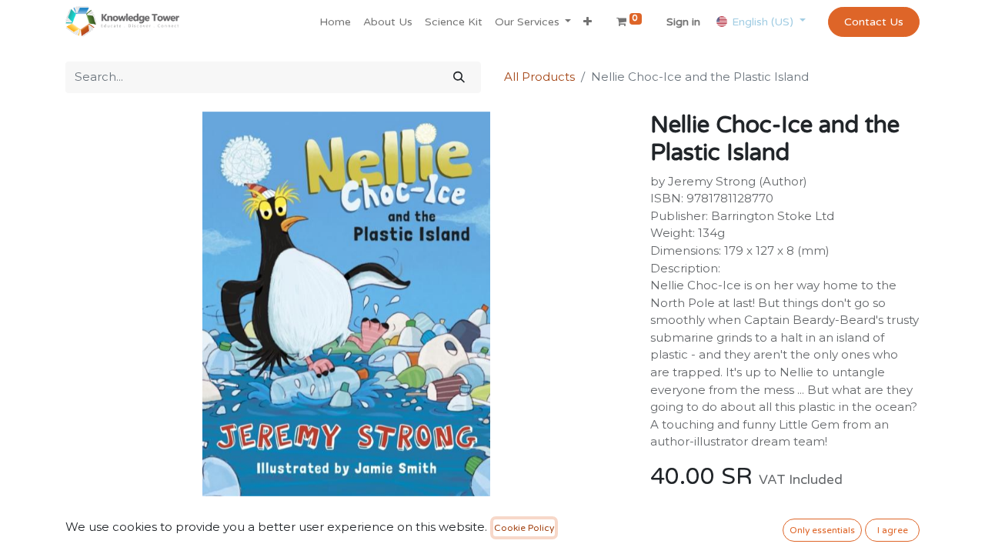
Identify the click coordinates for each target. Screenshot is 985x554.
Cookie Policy (524, 527)
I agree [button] (892, 530)
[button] (587, 22)
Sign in (683, 21)
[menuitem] (335, 22)
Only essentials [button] (822, 530)
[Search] (459, 77)
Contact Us (873, 21)
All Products (539, 76)
